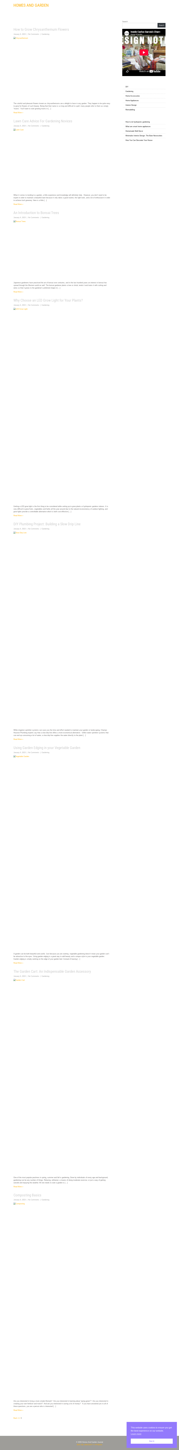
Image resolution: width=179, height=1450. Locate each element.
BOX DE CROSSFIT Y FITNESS (89, 1445)
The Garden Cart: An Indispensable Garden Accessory (52, 971)
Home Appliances (117, 5)
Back (15, 1418)
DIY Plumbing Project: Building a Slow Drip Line (47, 524)
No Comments (33, 34)
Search (125, 22)
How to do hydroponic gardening (138, 122)
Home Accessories (100, 5)
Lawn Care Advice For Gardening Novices (42, 121)
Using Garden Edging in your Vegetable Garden (46, 748)
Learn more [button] (136, 1434)
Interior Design (134, 5)
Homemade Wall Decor (134, 131)
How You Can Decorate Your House (139, 140)
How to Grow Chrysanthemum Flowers (41, 29)
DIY (75, 5)
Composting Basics (27, 1195)
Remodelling (149, 5)
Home (67, 5)
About (161, 5)
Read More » (18, 113)
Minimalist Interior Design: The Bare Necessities (144, 136)
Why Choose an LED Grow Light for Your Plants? (48, 300)
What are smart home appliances (138, 126)
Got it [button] (151, 1441)
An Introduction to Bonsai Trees (36, 213)
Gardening (84, 5)
